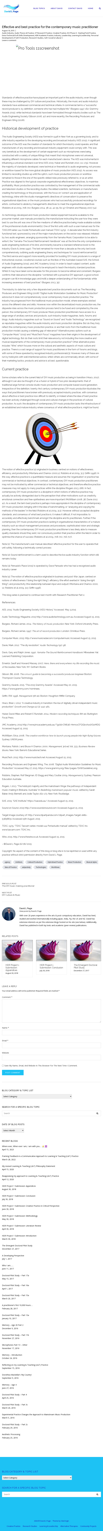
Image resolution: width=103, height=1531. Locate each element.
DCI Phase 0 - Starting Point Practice (81, 33)
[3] (69, 353)
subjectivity (26, 867)
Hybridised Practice (55, 862)
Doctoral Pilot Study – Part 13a (15, 1315)
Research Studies (36, 38)
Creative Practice (59, 33)
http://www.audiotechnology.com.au (54, 617)
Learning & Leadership (81, 35)
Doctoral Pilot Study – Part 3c (15, 1404)
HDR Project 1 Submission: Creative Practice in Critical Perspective (30, 1206)
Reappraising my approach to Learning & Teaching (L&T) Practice (30, 1176)
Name (5, 1027)
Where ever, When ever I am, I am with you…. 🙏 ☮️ (24, 1146)
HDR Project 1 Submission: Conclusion (18, 1196)
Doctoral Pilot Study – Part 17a (15, 1275)
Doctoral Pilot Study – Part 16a (15, 1285)
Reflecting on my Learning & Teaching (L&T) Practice (25, 1365)
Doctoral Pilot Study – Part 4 (14, 1394)
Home (90, 8)
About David (56, 8)
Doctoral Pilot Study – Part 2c (15, 1424)
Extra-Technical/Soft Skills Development (18, 35)
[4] (35, 469)
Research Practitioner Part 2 (70, 595)
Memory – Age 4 (9, 1384)
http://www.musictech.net (32, 757)
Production (23, 38)
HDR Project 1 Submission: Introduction (19, 1235)
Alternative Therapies (69, 1526)
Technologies (41, 867)
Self (45, 38)
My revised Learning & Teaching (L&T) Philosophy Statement (28, 1166)
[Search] (97, 1113)
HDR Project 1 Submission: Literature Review (21, 1225)
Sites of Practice (11, 867)
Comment (7, 997)
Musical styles (92, 862)
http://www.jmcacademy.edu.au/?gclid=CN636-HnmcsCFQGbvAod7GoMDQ (61, 724)
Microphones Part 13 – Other (14, 1345)
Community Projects (88, 1526)
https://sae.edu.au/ (37, 801)
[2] (95, 252)
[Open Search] (100, 8)
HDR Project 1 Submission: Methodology (20, 1216)
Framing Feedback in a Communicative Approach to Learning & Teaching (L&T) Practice (40, 1156)
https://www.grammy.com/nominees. (21, 688)
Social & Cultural (54, 38)
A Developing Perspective (13, 1255)
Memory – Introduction (12, 1355)
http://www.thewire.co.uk (25, 837)
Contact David (75, 8)
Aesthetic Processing (11, 1434)
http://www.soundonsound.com (41, 808)
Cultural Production (35, 862)
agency (7, 862)
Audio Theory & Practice (24, 33)
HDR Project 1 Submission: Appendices (19, 1186)
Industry (57, 35)
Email (5, 1040)
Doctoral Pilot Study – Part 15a (15, 1295)
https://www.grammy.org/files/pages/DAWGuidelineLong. (68, 768)
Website (5, 1052)
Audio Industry (8, 33)
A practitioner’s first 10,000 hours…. (17, 1305)
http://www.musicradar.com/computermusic (47, 638)
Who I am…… (7, 1265)
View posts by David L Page (30, 911)
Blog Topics (39, 8)
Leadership (66, 35)
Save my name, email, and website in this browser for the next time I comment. (40, 1065)
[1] (41, 226)
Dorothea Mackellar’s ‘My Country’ (17, 1374)
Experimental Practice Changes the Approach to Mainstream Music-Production (36, 1414)
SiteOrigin (65, 1521)
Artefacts (18, 862)
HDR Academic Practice (44, 35)
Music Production (74, 862)
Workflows (55, 867)
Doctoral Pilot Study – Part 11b (15, 1335)
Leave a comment (9, 40)
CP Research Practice (43, 33)
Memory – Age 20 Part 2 (12, 1325)
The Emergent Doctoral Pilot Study (17, 1245)
